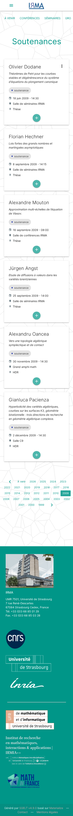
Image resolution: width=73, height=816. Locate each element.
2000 (31, 504)
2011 (46, 493)
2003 (57, 499)
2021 (17, 487)
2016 (66, 487)
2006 (26, 499)
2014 (17, 493)
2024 (53, 481)
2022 (7, 487)
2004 (46, 499)
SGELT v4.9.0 (28, 808)
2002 (67, 499)
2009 (65, 493)
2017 (56, 487)
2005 (36, 499)
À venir (9, 18)
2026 (33, 481)
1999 (41, 504)
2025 (43, 481)
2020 (27, 487)
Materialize (56, 808)
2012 (37, 493)
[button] (11, 5)
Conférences (30, 18)
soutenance (21, 90)
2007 (16, 499)
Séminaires (52, 18)
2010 (56, 493)
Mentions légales (47, 812)
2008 (6, 499)
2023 (63, 481)
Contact (23, 812)
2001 (21, 504)
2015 (7, 493)
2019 (37, 487)
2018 (47, 487)
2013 (27, 493)
